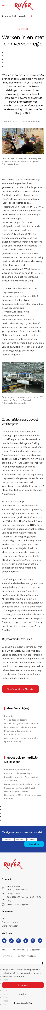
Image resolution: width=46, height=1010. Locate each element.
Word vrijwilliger (10, 926)
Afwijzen (23, 994)
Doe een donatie (10, 922)
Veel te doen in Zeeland (15, 720)
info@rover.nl (13, 893)
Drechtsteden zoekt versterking (20, 727)
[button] (3, 5)
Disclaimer (35, 950)
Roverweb (7, 956)
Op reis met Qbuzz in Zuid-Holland (21, 723)
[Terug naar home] (24, 5)
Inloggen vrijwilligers (26, 956)
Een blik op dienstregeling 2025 (19, 773)
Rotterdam (9, 716)
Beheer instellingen (23, 1003)
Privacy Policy (18, 950)
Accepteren (23, 985)
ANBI (4, 950)
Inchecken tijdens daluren (17, 769)
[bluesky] (4, 940)
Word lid (6, 918)
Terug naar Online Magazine (14, 16)
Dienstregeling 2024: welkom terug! (22, 784)
